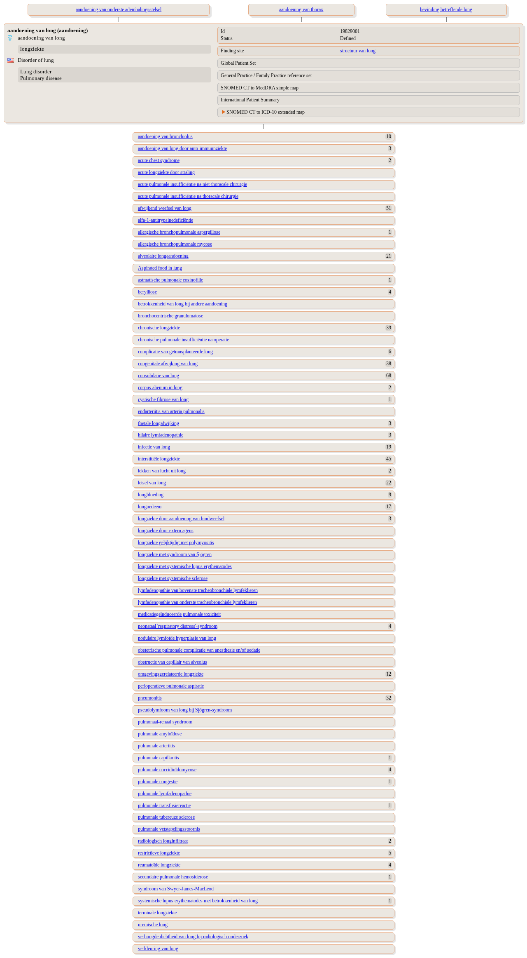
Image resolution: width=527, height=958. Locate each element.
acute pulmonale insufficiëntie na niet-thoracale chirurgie (192, 184)
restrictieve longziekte (159, 853)
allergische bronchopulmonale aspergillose (179, 232)
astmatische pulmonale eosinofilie (170, 280)
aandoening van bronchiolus (165, 136)
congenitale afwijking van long (168, 363)
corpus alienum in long (160, 387)
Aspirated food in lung (160, 268)
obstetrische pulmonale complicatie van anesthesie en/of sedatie (199, 650)
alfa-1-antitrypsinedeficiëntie (165, 220)
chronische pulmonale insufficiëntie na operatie (183, 340)
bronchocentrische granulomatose (170, 316)
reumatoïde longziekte (159, 865)
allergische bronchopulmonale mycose (175, 244)
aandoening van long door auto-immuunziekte (182, 148)
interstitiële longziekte (159, 459)
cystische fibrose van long (163, 399)
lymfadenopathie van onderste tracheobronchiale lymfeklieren (197, 602)
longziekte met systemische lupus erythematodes (185, 566)
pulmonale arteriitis (156, 746)
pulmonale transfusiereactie (164, 805)
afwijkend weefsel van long (164, 208)
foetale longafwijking (158, 423)
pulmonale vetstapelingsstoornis (169, 829)
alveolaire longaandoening (163, 256)
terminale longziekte (157, 913)
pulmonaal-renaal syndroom (165, 722)
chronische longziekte (159, 328)
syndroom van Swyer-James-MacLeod (176, 889)
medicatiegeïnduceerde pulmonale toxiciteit (179, 614)
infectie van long (154, 447)
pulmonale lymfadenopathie (164, 793)
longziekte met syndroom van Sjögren (175, 554)
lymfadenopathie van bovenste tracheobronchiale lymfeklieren (198, 590)
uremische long (153, 924)
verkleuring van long (158, 948)
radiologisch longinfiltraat (163, 841)
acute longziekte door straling (166, 172)
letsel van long (152, 483)
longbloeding (150, 495)
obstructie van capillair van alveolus (172, 662)
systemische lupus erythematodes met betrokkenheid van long (198, 901)
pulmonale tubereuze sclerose (166, 817)
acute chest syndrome (159, 160)
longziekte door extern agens (166, 530)
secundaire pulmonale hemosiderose (173, 877)
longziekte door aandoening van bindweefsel (181, 518)
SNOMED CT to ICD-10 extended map (265, 112)
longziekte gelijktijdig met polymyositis (176, 542)
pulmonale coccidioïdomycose (167, 770)
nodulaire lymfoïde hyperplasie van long (177, 638)
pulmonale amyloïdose (160, 734)
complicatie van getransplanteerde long (175, 352)
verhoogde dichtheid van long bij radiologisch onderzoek (193, 936)
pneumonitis (150, 698)
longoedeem (149, 507)
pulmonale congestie (157, 781)
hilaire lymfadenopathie (160, 435)
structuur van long (357, 51)
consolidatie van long (158, 375)
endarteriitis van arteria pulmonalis (171, 411)
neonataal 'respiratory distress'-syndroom (177, 626)
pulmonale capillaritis (158, 758)
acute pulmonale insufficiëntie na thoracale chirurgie (188, 196)
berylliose (147, 292)
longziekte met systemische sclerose (173, 578)
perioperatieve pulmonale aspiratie (171, 686)
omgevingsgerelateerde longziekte (170, 674)
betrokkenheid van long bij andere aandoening (182, 304)
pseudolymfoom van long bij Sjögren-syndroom (185, 710)
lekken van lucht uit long (162, 471)
